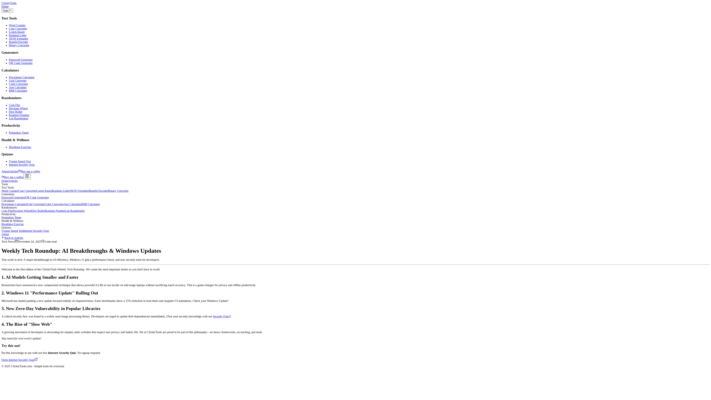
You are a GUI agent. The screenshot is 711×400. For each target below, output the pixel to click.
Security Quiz (221, 316)
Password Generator (21, 59)
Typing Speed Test (20, 161)
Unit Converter (17, 80)
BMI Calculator (18, 90)
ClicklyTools (8, 3)
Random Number (19, 115)
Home (5, 6)
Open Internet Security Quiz (17, 359)
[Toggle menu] (27, 176)
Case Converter (18, 28)
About (5, 171)
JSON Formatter (18, 38)
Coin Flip (14, 105)
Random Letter (17, 35)
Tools (6, 10)
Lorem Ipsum (17, 32)
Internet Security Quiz (22, 164)
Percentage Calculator (21, 77)
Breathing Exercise (20, 147)
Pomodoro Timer (19, 132)
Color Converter (18, 84)
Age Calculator (18, 87)
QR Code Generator (21, 63)
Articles (13, 171)
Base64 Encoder (18, 42)
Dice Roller (15, 111)
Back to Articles (13, 237)
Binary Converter (19, 45)
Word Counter (17, 25)
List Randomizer (18, 118)
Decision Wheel (18, 108)
